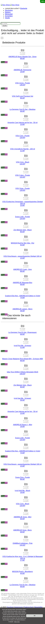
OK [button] (34, 615)
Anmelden (9, 16)
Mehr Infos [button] (17, 621)
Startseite (23, 8)
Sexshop (10, 607)
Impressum (19, 607)
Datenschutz (28, 607)
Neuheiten (9, 10)
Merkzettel (9, 14)
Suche (5, 25)
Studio (7, 18)
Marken (8, 12)
